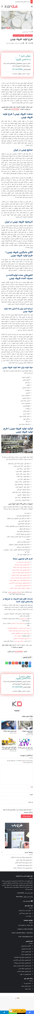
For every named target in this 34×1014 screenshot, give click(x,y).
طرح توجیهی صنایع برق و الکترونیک (22, 957)
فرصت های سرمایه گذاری (25, 913)
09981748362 (19, 897)
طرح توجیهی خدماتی (26, 954)
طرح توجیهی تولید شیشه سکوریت (20, 575)
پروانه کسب (28, 916)
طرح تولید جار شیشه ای (23, 562)
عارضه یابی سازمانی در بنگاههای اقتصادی (18, 628)
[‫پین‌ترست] (16, 663)
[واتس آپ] (6, 663)
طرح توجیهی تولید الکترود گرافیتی (23, 863)
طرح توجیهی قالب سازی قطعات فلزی (20, 580)
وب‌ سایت (30, 802)
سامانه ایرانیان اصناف (26, 986)
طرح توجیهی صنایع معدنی (22, 586)
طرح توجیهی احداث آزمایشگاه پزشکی (22, 868)
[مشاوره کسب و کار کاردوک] (11, 6)
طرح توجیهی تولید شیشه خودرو (21, 570)
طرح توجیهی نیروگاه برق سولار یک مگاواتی (21, 857)
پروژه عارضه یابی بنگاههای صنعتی (20, 633)
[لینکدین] (23, 663)
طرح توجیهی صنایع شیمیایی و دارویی (22, 966)
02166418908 (15, 109)
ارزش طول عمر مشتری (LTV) (25, 748)
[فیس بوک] (30, 663)
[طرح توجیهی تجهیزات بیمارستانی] (25, 725)
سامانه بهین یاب (19, 641)
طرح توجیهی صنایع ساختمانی (24, 971)
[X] (26, 663)
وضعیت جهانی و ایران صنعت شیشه (20, 588)
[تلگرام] (30, 666)
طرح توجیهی (25, 32)
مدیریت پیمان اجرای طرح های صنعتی (19, 631)
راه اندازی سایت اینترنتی (18, 623)
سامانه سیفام (28, 989)
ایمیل (31, 794)
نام (32, 787)
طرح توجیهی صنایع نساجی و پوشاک (22, 963)
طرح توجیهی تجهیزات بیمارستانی (27, 732)
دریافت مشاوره (19, 1010)
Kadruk (29, 43)
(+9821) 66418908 (28, 929)
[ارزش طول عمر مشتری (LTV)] (25, 741)
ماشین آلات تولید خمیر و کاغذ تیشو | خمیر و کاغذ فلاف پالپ (9, 748)
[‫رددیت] (13, 663)
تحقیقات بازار (18, 636)
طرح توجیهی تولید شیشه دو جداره (20, 578)
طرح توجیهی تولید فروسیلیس (22, 2)
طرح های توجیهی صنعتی (15, 592)
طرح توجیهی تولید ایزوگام (10, 731)
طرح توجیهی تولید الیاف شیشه (21, 567)
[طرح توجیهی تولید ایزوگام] (8, 725)
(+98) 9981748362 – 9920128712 (24, 933)
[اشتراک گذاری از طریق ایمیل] (26, 666)
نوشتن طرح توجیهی (26, 949)
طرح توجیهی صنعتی (18, 35)
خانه (30, 32)
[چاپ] (23, 666)
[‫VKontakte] (10, 663)
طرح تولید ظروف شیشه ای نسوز (21, 573)
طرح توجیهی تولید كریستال (22, 565)
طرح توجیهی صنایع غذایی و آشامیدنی (19, 583)
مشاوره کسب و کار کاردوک (25, 910)
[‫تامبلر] (20, 663)
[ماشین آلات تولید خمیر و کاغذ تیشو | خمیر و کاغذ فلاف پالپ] (8, 741)
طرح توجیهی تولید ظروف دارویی (24, 860)
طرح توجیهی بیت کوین (25, 974)
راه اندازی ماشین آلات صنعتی (22, 639)
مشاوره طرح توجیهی (26, 946)
